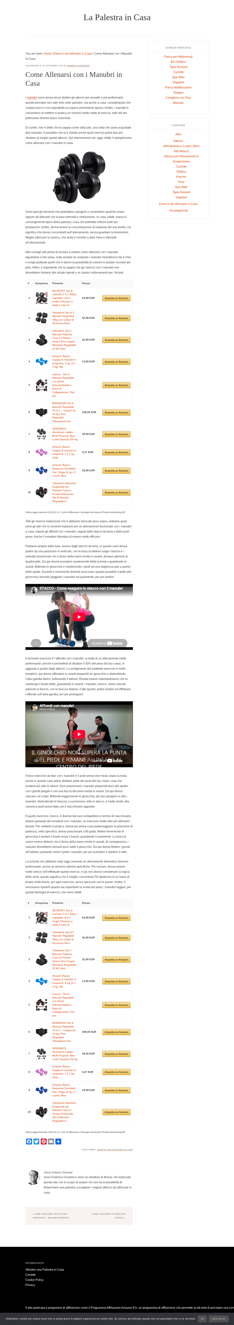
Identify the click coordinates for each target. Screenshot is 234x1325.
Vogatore (178, 82)
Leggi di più (218, 1319)
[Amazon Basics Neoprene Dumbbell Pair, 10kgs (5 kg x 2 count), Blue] (41, 470)
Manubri (178, 102)
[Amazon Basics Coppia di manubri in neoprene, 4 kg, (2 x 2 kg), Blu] (41, 361)
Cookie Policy (34, 1279)
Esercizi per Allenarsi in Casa (115, 1150)
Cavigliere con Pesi (178, 97)
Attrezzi (178, 140)
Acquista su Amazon (116, 298)
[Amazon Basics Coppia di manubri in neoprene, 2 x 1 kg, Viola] (41, 452)
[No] (228, 1319)
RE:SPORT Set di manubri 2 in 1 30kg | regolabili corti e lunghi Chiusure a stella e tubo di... (64, 298)
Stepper (178, 92)
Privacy (30, 1285)
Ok (202, 1319)
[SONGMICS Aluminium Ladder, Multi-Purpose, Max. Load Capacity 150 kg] (41, 434)
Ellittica (181, 171)
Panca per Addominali (178, 56)
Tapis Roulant (178, 66)
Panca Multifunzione (178, 87)
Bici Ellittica (178, 61)
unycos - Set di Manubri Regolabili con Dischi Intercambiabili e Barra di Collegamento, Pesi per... (63, 385)
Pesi (181, 181)
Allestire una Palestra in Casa (44, 1269)
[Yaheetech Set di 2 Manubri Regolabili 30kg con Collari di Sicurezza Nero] (41, 318)
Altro (178, 134)
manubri (32, 97)
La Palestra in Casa (117, 17)
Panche (181, 176)
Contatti (30, 1274)
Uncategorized (178, 210)
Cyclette (178, 72)
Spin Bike (178, 77)
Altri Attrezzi (181, 151)
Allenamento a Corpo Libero (181, 146)
